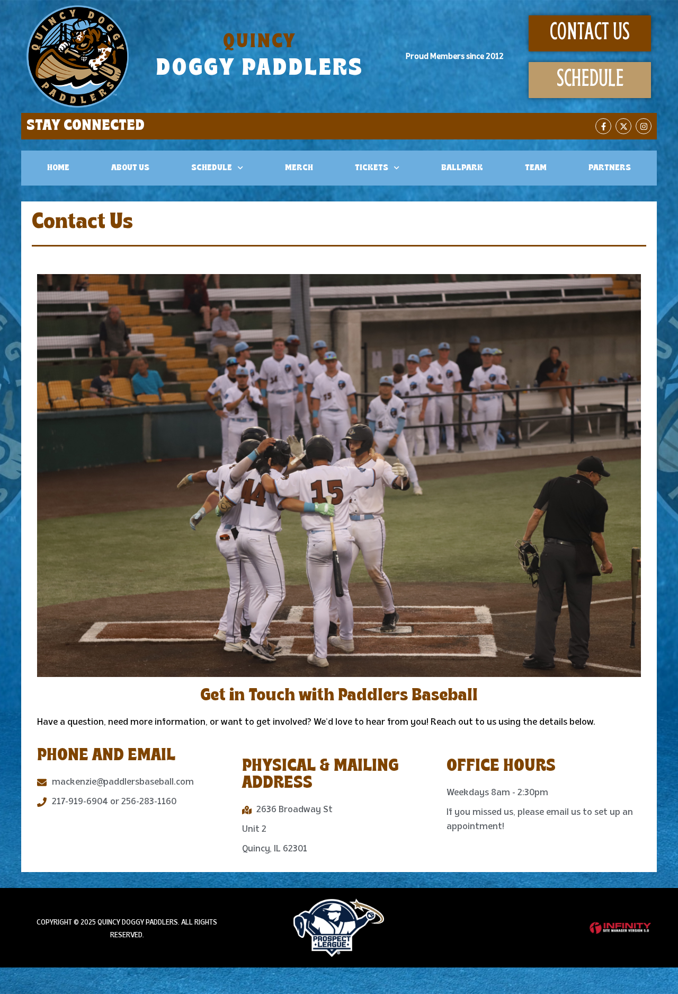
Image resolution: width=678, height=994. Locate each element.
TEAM (536, 168)
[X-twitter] (623, 126)
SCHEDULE (211, 168)
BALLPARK (462, 168)
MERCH (299, 168)
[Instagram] (644, 126)
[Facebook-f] (603, 126)
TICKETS (371, 168)
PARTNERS (609, 168)
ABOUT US (130, 168)
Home (58, 168)
